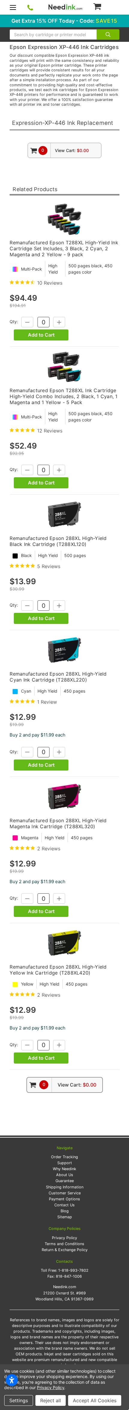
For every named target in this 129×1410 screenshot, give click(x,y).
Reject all (50, 1400)
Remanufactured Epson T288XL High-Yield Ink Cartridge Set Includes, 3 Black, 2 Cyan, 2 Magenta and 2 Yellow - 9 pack (64, 248)
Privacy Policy (64, 1238)
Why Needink (64, 1169)
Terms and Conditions (64, 1244)
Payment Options (64, 1199)
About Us (64, 1175)
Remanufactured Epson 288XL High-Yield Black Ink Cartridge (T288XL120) (58, 541)
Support (64, 1163)
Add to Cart (41, 335)
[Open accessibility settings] (12, 1380)
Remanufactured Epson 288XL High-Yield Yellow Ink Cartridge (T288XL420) (58, 970)
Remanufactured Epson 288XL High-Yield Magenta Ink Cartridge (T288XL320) (58, 823)
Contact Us (64, 1205)
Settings (18, 1400)
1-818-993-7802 (73, 1270)
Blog (65, 1211)
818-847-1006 (69, 1276)
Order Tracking (64, 1157)
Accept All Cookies (94, 1400)
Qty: (14, 321)
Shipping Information (64, 1187)
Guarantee (65, 1181)
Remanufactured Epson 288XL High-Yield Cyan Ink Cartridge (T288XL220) (58, 677)
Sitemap (64, 1217)
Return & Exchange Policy (65, 1250)
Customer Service (65, 1193)
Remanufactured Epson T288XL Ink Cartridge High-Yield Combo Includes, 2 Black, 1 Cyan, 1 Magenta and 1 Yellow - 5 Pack (63, 396)
